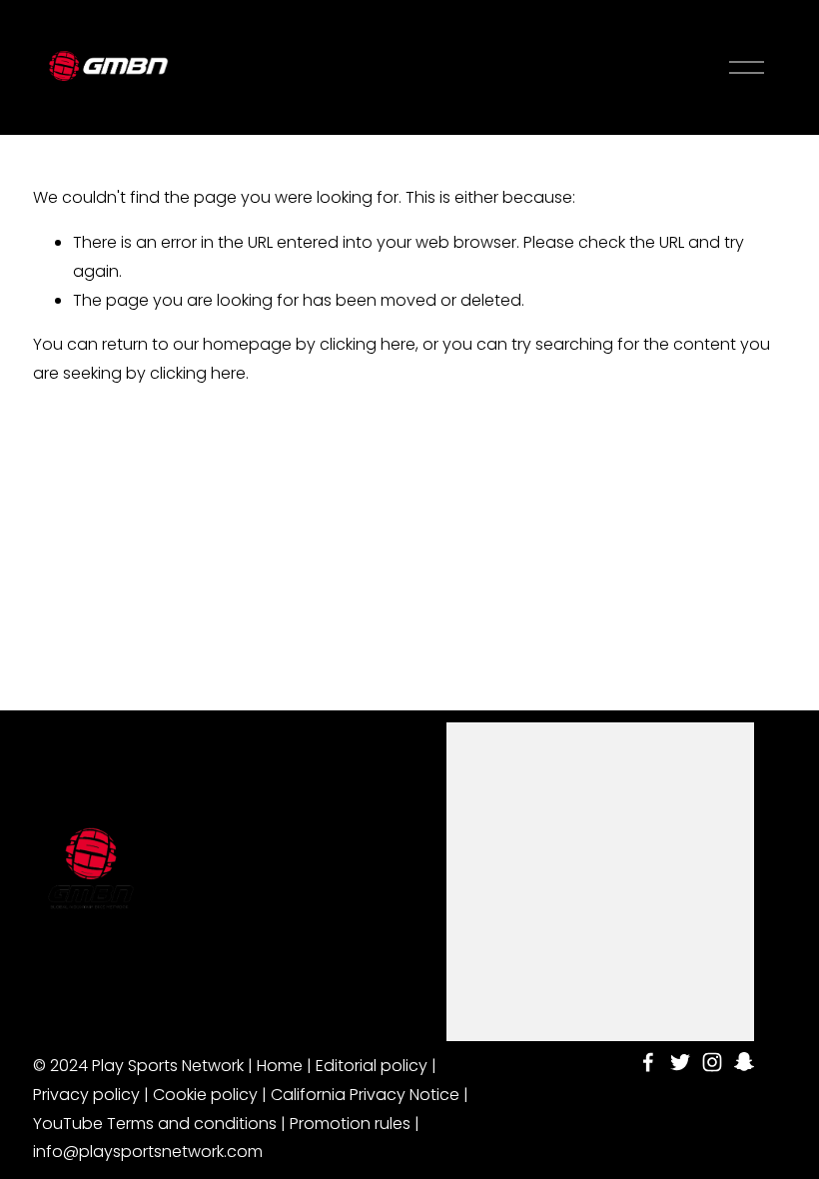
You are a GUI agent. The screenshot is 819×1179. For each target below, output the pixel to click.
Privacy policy (86, 1094)
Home (280, 1065)
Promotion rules (350, 1123)
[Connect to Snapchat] (744, 1062)
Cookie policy (205, 1094)
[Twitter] (680, 1062)
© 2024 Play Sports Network (138, 1065)
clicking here (367, 344)
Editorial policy (371, 1065)
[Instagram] (712, 1062)
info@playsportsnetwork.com (148, 1151)
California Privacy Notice (365, 1094)
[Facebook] (648, 1062)
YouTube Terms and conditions (155, 1123)
